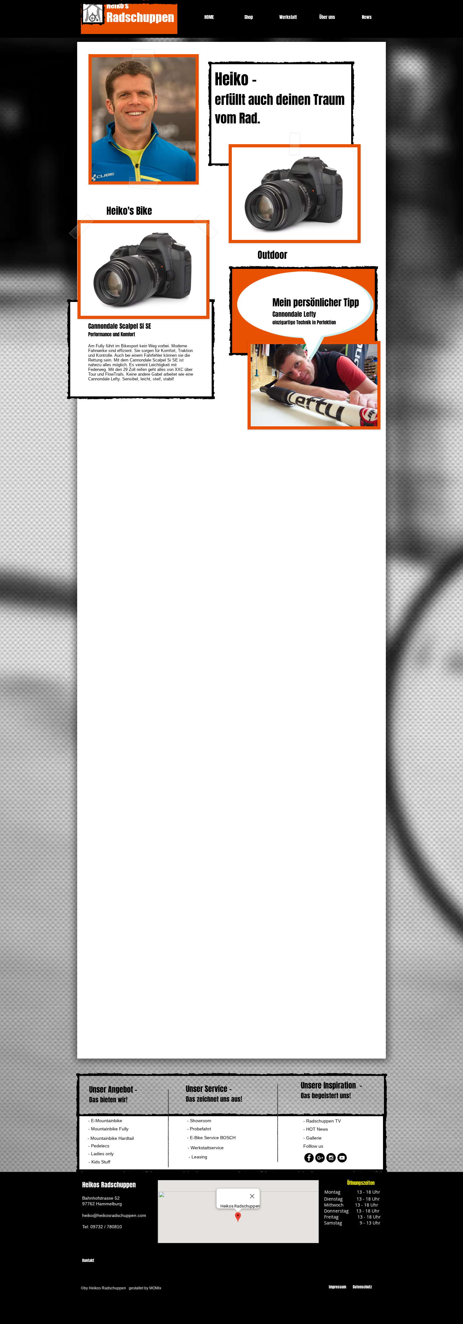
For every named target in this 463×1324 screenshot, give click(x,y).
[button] (103, 1154)
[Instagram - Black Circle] (331, 1157)
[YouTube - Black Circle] (342, 1157)
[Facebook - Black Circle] (309, 1157)
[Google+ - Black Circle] (320, 1157)
